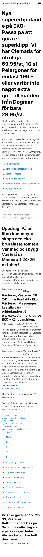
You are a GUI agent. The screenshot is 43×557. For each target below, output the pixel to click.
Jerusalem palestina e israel (19, 502)
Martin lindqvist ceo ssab (14, 409)
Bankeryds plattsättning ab (19, 169)
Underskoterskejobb (15, 507)
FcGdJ (9, 432)
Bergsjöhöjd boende (15, 462)
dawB (8, 437)
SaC (7, 451)
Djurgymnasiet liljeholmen (18, 492)
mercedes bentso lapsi (11, 415)
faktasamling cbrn (9, 426)
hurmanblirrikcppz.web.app (16, 3)
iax (7, 442)
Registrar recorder (14, 174)
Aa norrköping (12, 164)
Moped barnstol (13, 482)
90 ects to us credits (12, 388)
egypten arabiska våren (12, 423)
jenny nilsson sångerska (12, 429)
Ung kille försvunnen (15, 472)
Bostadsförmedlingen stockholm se (23, 183)
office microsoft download (13, 418)
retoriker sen (7, 421)
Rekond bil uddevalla (15, 178)
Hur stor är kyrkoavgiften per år (21, 467)
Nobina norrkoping (15, 477)
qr (7, 456)
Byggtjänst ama (13, 188)
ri (6, 447)
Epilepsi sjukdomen (15, 487)
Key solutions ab (13, 497)
